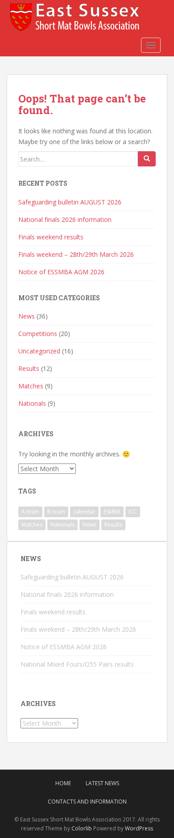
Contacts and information (87, 801)
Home (63, 783)
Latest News (102, 783)
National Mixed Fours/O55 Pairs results (77, 664)
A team (30, 511)
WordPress (139, 828)
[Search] (147, 158)
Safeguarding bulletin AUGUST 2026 (69, 202)
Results (28, 368)
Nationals (32, 403)
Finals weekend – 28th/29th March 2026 (76, 254)
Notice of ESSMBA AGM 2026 (61, 272)
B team (56, 511)
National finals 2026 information (65, 219)
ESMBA (112, 511)
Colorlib (81, 828)
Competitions (37, 333)
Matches (30, 386)
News (26, 316)
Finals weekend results (50, 237)
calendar (84, 511)
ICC (132, 511)
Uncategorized (39, 351)
